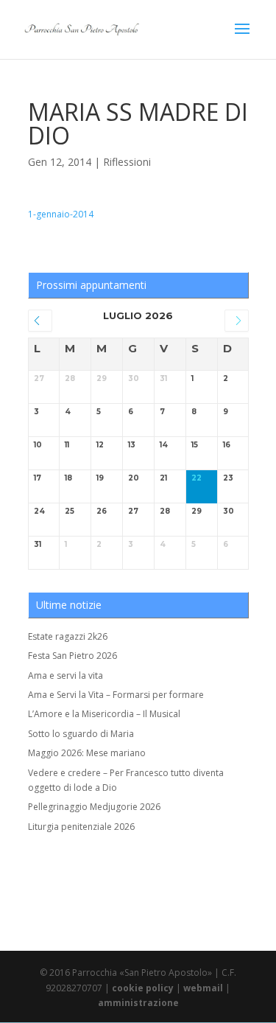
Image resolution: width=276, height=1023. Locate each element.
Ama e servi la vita (65, 675)
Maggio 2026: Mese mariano (87, 753)
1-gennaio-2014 (60, 214)
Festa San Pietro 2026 (72, 655)
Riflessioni (127, 162)
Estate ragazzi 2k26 (67, 636)
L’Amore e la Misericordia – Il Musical (104, 714)
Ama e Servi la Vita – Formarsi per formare (116, 694)
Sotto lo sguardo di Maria (81, 733)
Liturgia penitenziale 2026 (81, 826)
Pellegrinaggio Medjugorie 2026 (94, 806)
